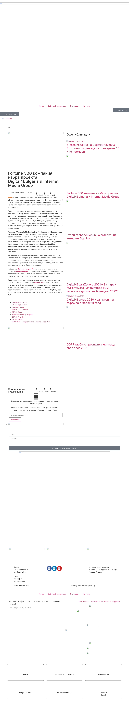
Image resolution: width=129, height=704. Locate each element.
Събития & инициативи (57, 106)
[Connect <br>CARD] (103, 687)
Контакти (86, 106)
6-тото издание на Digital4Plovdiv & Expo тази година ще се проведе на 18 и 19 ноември (93, 148)
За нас (41, 106)
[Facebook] (49, 568)
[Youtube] (59, 568)
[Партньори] (103, 669)
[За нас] (25, 669)
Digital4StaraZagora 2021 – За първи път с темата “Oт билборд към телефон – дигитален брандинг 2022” (92, 288)
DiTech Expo (17, 312)
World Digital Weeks (19, 305)
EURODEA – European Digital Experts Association (31, 322)
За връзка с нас (25, 693)
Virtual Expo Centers (20, 310)
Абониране (15, 420)
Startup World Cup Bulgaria (22, 314)
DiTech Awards (17, 317)
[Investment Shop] (64, 687)
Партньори (74, 106)
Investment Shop (64, 693)
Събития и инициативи (64, 674)
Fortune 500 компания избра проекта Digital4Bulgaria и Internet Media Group (93, 194)
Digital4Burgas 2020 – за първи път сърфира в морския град (90, 301)
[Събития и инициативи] (64, 669)
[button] (39, 193)
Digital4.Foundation (19, 302)
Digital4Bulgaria (18, 307)
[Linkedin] (54, 568)
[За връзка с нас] (25, 687)
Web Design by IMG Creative (20, 608)
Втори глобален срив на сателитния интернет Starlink (91, 236)
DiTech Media (17, 319)
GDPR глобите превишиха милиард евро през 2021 (91, 346)
